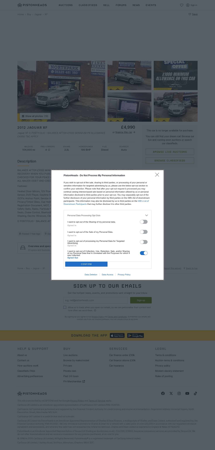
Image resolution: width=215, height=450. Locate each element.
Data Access (107, 274)
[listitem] (107, 215)
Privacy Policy (124, 274)
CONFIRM (86, 264)
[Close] (158, 175)
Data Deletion (91, 274)
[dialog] (107, 225)
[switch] (144, 222)
